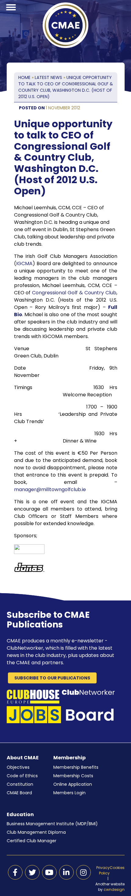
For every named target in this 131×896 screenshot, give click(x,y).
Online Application (72, 784)
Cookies (117, 867)
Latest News (48, 77)
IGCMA (24, 263)
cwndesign (114, 889)
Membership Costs (73, 776)
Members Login (69, 793)
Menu (11, 14)
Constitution (20, 784)
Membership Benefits (75, 767)
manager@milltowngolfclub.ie (50, 489)
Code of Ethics (22, 776)
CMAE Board (19, 793)
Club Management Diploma (36, 832)
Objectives (18, 767)
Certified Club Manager (31, 841)
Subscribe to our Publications (52, 678)
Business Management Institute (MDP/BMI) (52, 824)
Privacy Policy (103, 870)
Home (24, 77)
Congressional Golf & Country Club (74, 292)
